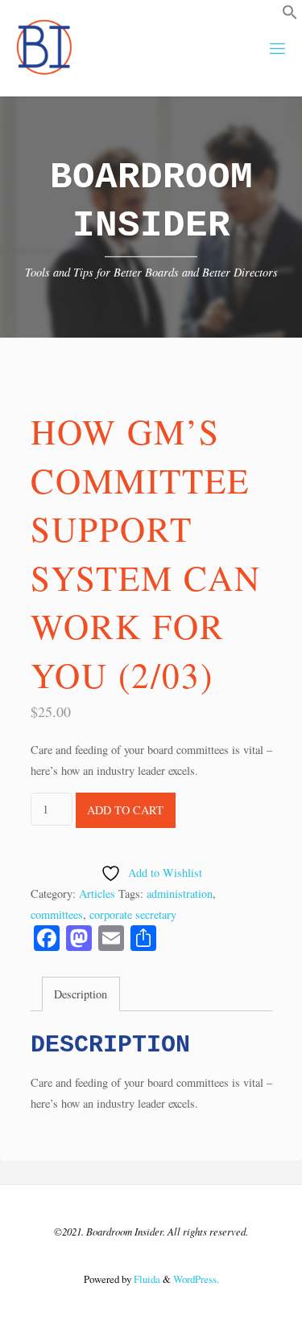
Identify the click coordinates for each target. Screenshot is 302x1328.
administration (180, 893)
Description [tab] (80, 994)
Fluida (145, 1279)
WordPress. (196, 1279)
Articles (97, 893)
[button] (290, 15)
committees (57, 914)
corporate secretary (132, 914)
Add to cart (125, 810)
